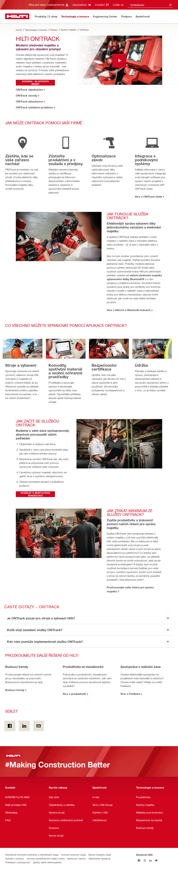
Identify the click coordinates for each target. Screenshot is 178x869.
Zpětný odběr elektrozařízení (47, 862)
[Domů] (17, 16)
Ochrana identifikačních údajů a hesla (46, 858)
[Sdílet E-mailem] (38, 726)
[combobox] (150, 5)
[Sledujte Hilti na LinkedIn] (150, 860)
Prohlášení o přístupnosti (17, 862)
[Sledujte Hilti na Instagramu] (145, 860)
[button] (89, 618)
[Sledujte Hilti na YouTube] (156, 860)
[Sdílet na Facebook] (9, 726)
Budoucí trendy (14, 689)
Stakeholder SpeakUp (99, 858)
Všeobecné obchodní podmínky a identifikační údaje (31, 854)
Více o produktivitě (74, 693)
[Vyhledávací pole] (170, 5)
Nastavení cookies (76, 858)
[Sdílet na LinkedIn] (24, 726)
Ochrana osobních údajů (73, 854)
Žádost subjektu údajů (99, 854)
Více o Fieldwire (130, 693)
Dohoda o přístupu (14, 858)
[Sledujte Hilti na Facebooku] (139, 860)
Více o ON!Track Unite (148, 196)
